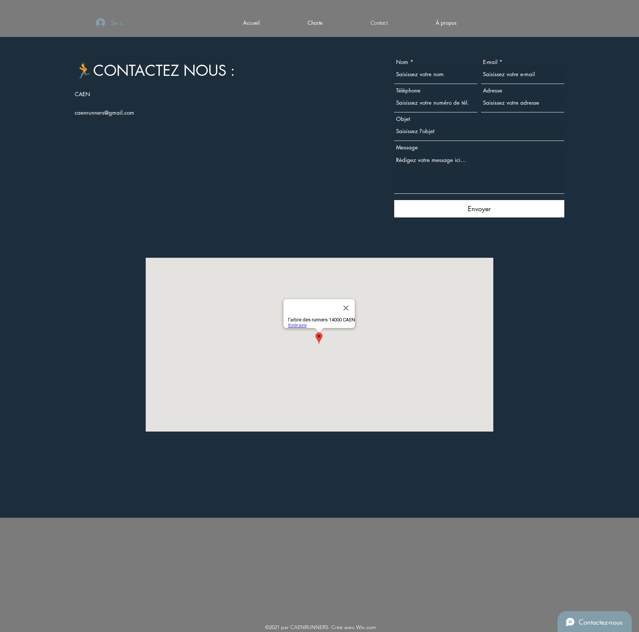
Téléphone (408, 90)
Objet (403, 119)
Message (407, 147)
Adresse (492, 90)
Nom (402, 62)
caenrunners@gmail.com (104, 112)
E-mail (490, 62)
